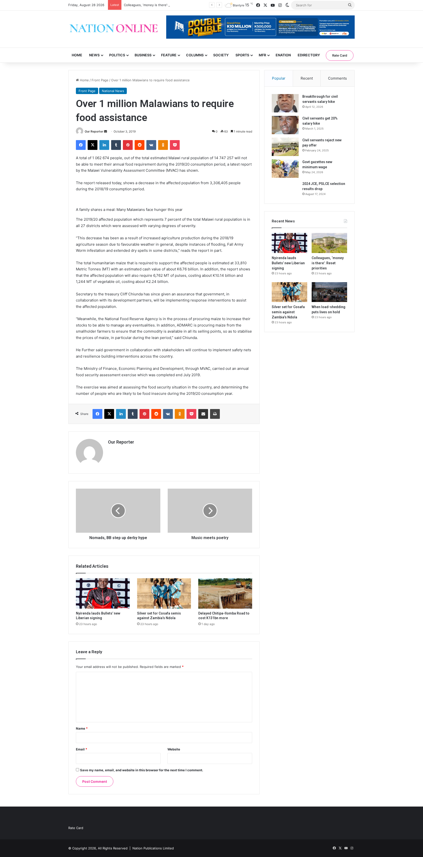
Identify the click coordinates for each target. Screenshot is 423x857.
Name (82, 728)
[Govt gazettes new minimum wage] (285, 168)
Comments (337, 78)
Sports (242, 55)
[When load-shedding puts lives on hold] (329, 292)
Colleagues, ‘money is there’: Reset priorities (158, 5)
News (94, 55)
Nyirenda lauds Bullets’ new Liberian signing (288, 263)
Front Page (100, 80)
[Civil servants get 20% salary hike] (285, 125)
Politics (117, 55)
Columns (195, 55)
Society (221, 55)
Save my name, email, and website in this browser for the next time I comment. (141, 770)
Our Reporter (94, 131)
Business (143, 55)
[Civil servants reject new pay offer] (285, 147)
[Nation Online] (113, 29)
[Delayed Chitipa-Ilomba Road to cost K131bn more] (225, 593)
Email (81, 749)
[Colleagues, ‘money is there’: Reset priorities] (329, 243)
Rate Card (339, 55)
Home (77, 55)
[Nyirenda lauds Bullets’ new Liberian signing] (103, 593)
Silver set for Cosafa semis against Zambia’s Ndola (288, 312)
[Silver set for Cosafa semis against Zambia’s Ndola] (164, 593)
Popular (278, 78)
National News (113, 91)
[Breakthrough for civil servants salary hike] (285, 103)
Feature (168, 55)
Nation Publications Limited (153, 848)
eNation (283, 55)
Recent (307, 78)
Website (173, 749)
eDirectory (309, 55)
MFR (262, 55)
